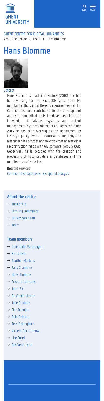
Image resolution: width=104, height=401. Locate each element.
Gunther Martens (23, 260)
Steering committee (25, 210)
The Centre (19, 203)
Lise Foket (18, 337)
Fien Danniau (20, 309)
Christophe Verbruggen (27, 246)
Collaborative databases (24, 173)
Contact (9, 90)
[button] (93, 6)
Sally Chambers (22, 267)
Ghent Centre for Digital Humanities (34, 33)
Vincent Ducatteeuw (25, 330)
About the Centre (15, 38)
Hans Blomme (21, 274)
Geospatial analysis (55, 173)
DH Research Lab (23, 217)
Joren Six (17, 288)
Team (36, 38)
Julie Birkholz (21, 302)
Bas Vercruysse (22, 344)
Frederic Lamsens (24, 281)
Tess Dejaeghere (23, 323)
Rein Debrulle (21, 316)
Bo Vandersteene (23, 295)
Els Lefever (19, 253)
